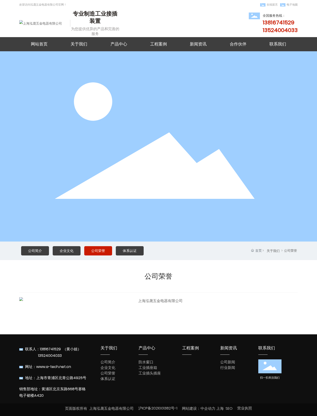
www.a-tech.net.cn (53, 366)
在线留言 (272, 4)
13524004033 (50, 355)
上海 (220, 408)
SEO (229, 408)
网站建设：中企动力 (198, 408)
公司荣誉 (98, 250)
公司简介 (35, 250)
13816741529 (50, 349)
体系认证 (130, 250)
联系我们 (266, 348)
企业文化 (67, 250)
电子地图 (292, 4)
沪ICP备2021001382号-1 (157, 408)
